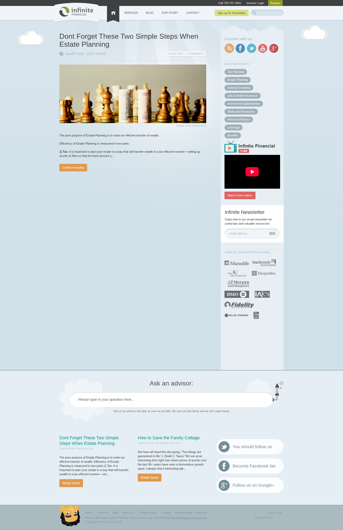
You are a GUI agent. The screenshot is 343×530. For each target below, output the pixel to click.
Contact (192, 12)
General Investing (238, 87)
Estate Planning (237, 79)
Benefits (232, 135)
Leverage (233, 127)
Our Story (170, 12)
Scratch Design (282, 517)
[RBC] (256, 315)
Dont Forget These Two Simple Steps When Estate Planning (128, 40)
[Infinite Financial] (76, 12)
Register (275, 3)
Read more (71, 483)
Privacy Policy (147, 512)
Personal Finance (238, 119)
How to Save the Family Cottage (169, 437)
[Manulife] (236, 262)
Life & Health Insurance (242, 95)
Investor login (183, 512)
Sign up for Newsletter (232, 12)
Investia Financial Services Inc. (189, 517)
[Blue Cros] (236, 315)
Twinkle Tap (275, 517)
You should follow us (252, 446)
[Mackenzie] (264, 262)
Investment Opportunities (243, 103)
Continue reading (73, 167)
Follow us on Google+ (254, 485)
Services (131, 12)
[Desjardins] (263, 273)
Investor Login (255, 3)
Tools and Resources (241, 111)
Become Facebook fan (254, 465)
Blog (150, 12)
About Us (128, 512)
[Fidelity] (239, 304)
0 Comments (195, 53)
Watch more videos (239, 195)
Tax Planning (235, 71)
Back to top (275, 512)
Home (89, 512)
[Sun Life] (236, 273)
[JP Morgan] (238, 283)
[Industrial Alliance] (262, 294)
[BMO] (236, 294)
